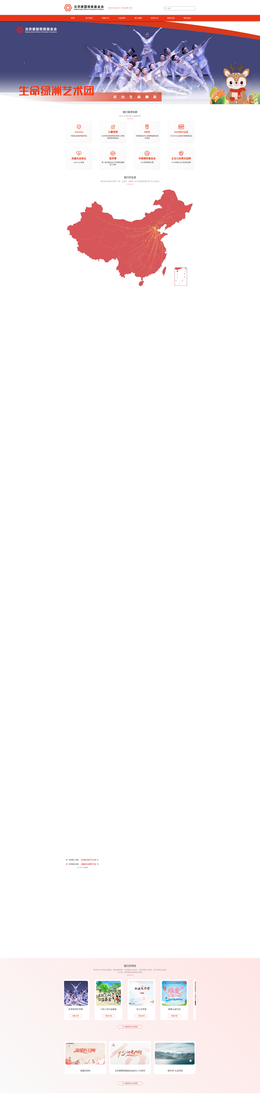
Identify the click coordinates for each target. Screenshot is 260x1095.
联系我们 (187, 18)
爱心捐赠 (138, 18)
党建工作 (105, 18)
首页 (73, 18)
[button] (24, 62)
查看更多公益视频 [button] (131, 1083)
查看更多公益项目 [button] (131, 1027)
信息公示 (154, 18)
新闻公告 (171, 18)
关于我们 (89, 18)
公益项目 (122, 18)
